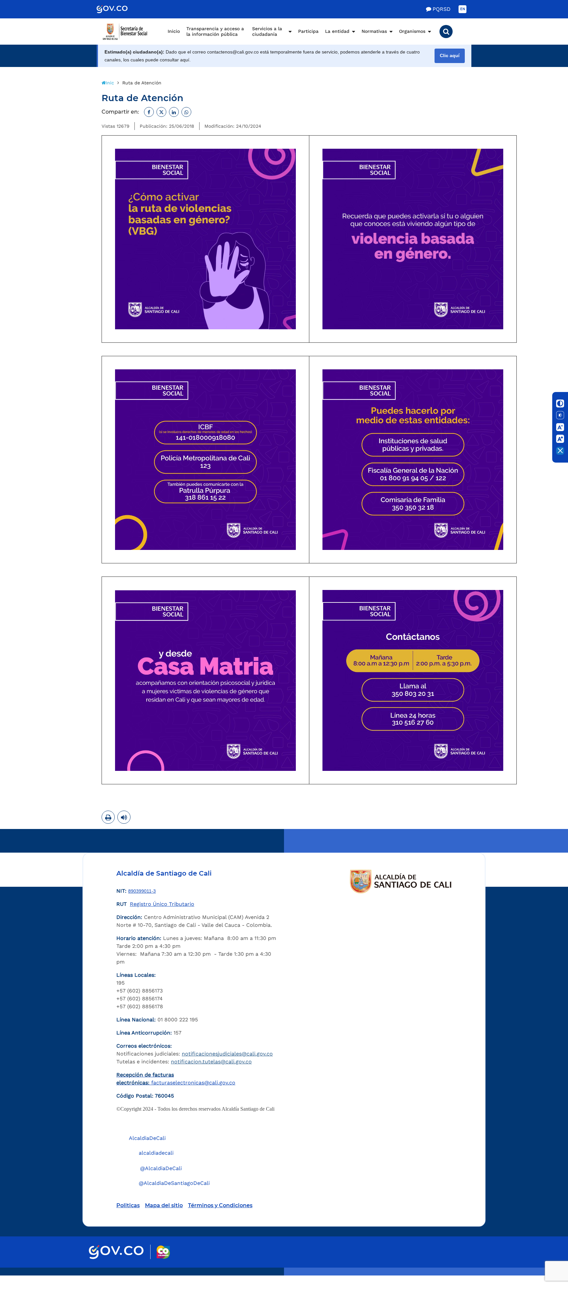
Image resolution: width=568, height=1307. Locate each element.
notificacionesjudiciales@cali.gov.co (227, 1054)
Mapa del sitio (164, 1205)
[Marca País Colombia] (163, 1252)
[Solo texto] (560, 415)
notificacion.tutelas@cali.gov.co (211, 1061)
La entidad (337, 31)
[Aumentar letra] (560, 439)
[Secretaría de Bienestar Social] (128, 31)
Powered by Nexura (544, 1272)
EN (462, 9)
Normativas (374, 31)
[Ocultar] (560, 451)
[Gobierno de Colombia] (119, 9)
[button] (446, 31)
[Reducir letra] (560, 427)
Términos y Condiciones (220, 1205)
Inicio (174, 31)
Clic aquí (450, 55)
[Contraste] (560, 403)
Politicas (128, 1205)
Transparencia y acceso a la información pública (215, 31)
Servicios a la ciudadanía (267, 31)
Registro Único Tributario (162, 904)
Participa (308, 31)
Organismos (412, 31)
